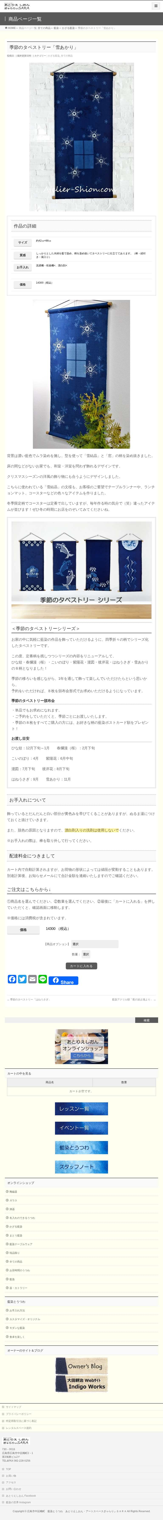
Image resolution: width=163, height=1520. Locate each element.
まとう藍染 (16, 1235)
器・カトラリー (18, 1288)
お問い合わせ (13, 1488)
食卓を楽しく (17, 1336)
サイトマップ (13, 1406)
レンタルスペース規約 (18, 1428)
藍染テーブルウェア (21, 1244)
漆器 (12, 1209)
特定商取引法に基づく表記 (21, 1421)
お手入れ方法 (17, 1310)
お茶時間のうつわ (20, 1270)
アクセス (11, 1482)
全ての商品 (67, 55)
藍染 (12, 1279)
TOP (8, 1469)
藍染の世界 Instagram (18, 1502)
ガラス (13, 1200)
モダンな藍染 (17, 1327)
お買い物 (11, 1475)
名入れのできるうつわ (22, 1217)
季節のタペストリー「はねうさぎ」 (29, 999)
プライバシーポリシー (18, 1414)
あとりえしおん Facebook (21, 1495)
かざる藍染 (54, 55)
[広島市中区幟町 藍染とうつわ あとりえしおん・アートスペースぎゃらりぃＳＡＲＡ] (17, 8)
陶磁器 (13, 1191)
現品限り (15, 1252)
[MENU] (156, 6)
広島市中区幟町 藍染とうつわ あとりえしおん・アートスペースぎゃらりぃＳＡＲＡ (76, 1511)
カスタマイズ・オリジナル (25, 1319)
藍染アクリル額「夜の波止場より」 (134, 999)
